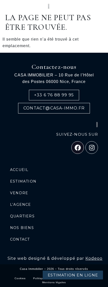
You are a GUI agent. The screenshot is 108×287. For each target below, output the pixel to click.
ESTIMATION (23, 181)
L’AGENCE (20, 204)
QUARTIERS (22, 216)
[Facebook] (77, 147)
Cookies (20, 278)
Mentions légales (54, 282)
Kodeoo (93, 258)
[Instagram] (91, 147)
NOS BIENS (22, 227)
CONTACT (20, 239)
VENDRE (19, 193)
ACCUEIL (19, 169)
